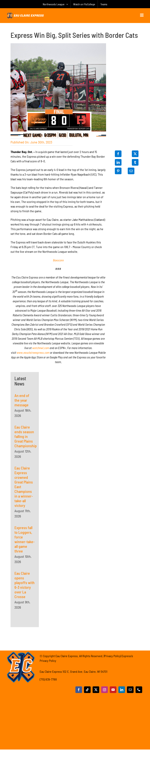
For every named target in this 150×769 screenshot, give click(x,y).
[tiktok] (87, 689)
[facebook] (78, 689)
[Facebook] (118, 153)
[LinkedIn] (118, 162)
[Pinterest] (118, 171)
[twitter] (96, 689)
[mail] (130, 689)
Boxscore (58, 260)
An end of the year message (21, 400)
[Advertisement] (58, 396)
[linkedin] (121, 689)
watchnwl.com (40, 348)
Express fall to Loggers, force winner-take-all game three (24, 539)
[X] (135, 153)
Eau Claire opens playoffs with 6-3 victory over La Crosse (24, 585)
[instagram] (104, 689)
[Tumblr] (135, 162)
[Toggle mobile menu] (142, 15)
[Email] (131, 171)
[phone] (139, 689)
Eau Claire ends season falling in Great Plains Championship (25, 436)
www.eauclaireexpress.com (33, 352)
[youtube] (113, 689)
